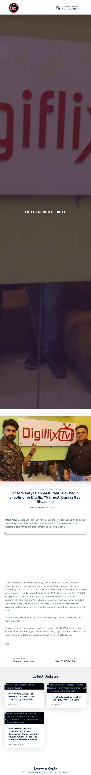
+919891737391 (72, 9)
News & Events (55, 489)
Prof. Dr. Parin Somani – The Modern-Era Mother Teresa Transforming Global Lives (21, 696)
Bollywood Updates (38, 489)
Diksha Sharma (38, 507)
